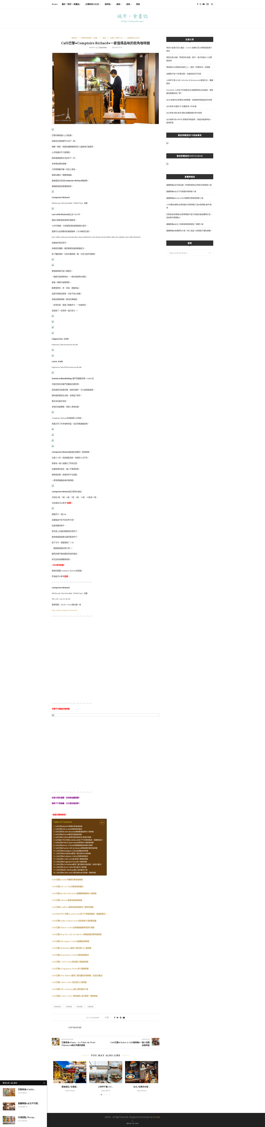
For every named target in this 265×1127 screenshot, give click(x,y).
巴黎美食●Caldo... (26, 1089)
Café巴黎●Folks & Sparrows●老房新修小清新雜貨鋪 (74, 842)
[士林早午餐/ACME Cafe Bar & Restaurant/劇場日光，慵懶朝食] (105, 1072)
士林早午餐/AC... (105, 1086)
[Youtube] (204, 4)
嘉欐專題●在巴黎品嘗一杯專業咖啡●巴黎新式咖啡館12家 (189, 185)
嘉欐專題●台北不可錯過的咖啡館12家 (181, 191)
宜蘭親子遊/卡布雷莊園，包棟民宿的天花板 (183, 73)
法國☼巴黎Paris (116, 38)
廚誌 (118, 4)
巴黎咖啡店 (57, 1007)
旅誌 (128, 4)
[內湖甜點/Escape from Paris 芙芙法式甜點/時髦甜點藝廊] (9, 1120)
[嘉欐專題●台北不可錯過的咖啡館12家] (9, 1106)
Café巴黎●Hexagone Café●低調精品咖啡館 (72, 851)
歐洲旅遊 (80, 1007)
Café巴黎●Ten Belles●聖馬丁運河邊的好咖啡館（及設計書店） (79, 864)
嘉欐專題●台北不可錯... (28, 1103)
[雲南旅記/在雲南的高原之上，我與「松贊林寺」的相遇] (69, 1072)
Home (55, 4)
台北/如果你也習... (141, 1086)
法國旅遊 (90, 1007)
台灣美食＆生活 (92, 4)
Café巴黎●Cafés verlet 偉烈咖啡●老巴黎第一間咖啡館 (76, 872)
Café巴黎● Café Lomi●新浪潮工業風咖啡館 (72, 859)
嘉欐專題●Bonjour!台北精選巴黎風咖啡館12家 (184, 198)
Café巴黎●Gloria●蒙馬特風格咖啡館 (68, 834)
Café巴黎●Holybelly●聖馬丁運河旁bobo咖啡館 (73, 853)
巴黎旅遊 (69, 1007)
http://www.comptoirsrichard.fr (64, 610)
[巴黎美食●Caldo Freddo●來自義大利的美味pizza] (9, 1092)
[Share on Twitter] (117, 1017)
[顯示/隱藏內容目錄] (101, 822)
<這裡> (69, 503)
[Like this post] (109, 1017)
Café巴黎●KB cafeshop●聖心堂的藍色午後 (72, 870)
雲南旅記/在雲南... (70, 1086)
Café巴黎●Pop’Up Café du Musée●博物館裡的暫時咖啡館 (76, 848)
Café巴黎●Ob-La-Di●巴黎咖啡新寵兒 (68, 829)
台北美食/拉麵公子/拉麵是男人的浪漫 (181, 106)
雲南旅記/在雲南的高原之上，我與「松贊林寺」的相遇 (188, 67)
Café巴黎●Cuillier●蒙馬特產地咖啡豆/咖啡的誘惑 (73, 837)
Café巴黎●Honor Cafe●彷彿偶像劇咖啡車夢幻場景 (74, 845)
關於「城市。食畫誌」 (71, 4)
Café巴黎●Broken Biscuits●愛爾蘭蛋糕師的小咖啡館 (74, 831)
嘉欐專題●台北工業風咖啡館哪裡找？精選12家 (184, 224)
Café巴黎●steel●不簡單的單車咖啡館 (68, 826)
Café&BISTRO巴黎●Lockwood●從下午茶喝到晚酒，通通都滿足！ (79, 840)
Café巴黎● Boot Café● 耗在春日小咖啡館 (71, 867)
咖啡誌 (108, 4)
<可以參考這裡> (58, 565)
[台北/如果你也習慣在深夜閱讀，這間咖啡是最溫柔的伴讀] (141, 1072)
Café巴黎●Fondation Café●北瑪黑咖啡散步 (72, 856)
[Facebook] (197, 4)
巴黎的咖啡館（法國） (90, 38)
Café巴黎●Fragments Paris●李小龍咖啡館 (71, 862)
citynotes (103, 47)
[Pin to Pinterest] (120, 1017)
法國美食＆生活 (133, 38)
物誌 (138, 4)
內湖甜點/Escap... (27, 1117)
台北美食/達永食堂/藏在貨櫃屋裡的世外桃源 (184, 112)
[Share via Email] (124, 1017)
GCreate (156, 1117)
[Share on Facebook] (114, 1017)
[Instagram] (200, 4)
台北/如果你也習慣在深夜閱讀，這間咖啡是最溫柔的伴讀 (189, 100)
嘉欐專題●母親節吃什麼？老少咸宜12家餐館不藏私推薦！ (189, 230)
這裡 (66, 576)
